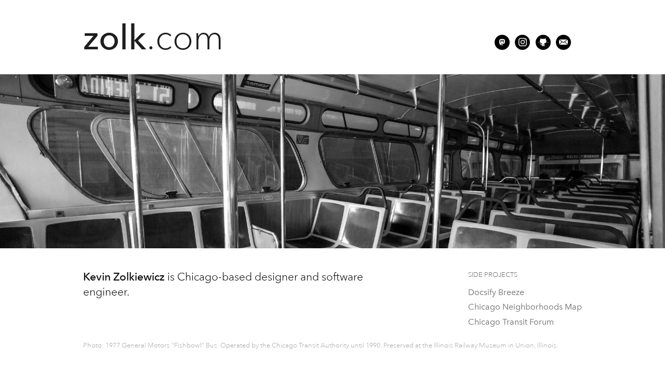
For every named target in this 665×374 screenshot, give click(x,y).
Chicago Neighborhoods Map (525, 307)
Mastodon (502, 42)
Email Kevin (563, 42)
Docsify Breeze (496, 292)
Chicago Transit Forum (511, 322)
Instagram (522, 42)
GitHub (543, 42)
